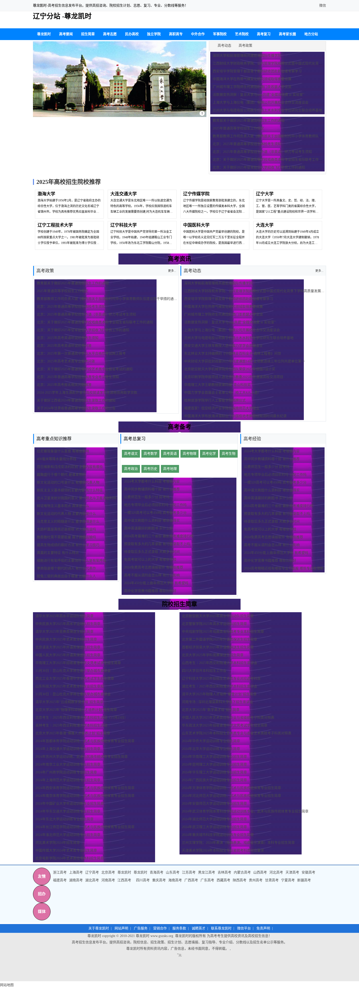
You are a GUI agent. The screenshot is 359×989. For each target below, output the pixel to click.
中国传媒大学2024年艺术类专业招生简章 (66, 850)
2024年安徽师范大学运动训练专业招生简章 (214, 803)
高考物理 (189, 453)
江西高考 (124, 880)
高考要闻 (66, 34)
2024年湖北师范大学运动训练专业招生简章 (214, 819)
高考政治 (131, 469)
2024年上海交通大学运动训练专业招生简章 (67, 749)
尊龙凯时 (40, 5)
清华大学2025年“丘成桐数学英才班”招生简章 (69, 702)
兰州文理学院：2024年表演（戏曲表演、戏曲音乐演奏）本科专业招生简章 (238, 842)
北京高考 (108, 872)
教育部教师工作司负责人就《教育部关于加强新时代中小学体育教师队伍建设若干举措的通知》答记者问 (115, 299)
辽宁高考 (92, 872)
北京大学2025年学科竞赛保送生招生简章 (212, 655)
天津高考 (292, 872)
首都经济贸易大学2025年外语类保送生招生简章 (218, 647)
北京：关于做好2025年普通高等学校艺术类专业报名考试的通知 (85, 369)
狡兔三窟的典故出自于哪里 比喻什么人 (66, 576)
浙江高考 (60, 872)
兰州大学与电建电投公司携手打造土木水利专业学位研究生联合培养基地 (267, 110)
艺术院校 (242, 34)
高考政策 (245, 45)
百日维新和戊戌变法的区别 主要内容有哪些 (70, 467)
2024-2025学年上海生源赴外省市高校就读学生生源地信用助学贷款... (88, 392)
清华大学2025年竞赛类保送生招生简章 (64, 631)
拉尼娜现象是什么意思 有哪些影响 (63, 451)
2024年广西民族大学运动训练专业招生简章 (214, 780)
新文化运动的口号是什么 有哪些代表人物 (68, 482)
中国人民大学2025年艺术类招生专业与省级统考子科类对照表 (228, 717)
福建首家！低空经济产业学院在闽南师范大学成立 (221, 408)
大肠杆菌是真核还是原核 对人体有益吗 (66, 529)
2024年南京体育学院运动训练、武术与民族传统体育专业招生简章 (85, 796)
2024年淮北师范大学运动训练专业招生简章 (67, 835)
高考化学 (209, 453)
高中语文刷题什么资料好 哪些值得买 (152, 520)
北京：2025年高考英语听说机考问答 (64, 345)
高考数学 (150, 453)
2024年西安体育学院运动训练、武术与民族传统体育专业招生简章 (85, 788)
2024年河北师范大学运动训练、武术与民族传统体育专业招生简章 (231, 796)
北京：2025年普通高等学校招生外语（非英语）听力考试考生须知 (262, 152)
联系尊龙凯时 (221, 928)
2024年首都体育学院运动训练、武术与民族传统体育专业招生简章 (85, 741)
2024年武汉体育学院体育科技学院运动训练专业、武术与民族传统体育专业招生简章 (245, 811)
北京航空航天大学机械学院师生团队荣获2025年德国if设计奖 (229, 369)
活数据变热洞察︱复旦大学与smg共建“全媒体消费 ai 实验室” (258, 94)
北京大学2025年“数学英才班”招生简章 (211, 710)
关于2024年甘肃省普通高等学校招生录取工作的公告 (76, 408)
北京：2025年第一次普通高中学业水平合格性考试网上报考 (81, 353)
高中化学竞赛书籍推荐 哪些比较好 (150, 591)
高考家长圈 (287, 34)
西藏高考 (223, 880)
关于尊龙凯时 (98, 928)
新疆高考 (304, 880)
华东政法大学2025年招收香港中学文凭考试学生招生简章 (224, 725)
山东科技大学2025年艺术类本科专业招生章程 (69, 686)
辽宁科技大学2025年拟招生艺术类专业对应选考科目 (221, 678)
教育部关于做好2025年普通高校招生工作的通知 (249, 120)
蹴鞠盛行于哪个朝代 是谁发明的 (61, 474)
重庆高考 (159, 880)
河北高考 (276, 872)
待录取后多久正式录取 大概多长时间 (152, 552)
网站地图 (7, 985)
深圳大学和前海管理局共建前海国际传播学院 (247, 55)
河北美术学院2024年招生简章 (57, 842)
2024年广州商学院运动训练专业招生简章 (66, 772)
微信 (322, 5)
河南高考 (108, 880)
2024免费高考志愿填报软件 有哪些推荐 (153, 567)
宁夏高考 (288, 880)
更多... (319, 271)
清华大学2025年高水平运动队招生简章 (64, 616)
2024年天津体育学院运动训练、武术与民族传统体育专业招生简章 (231, 788)
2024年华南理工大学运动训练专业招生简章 (214, 756)
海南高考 (175, 880)
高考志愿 (110, 34)
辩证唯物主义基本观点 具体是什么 (63, 506)
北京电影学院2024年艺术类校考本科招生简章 (69, 858)
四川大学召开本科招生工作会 (204, 671)
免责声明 (263, 928)
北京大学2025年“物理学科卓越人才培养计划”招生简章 (76, 710)
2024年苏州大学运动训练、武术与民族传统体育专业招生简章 (81, 756)
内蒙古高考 (242, 872)
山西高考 (260, 872)
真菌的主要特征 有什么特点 (58, 553)
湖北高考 (92, 880)
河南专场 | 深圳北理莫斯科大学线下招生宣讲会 (217, 702)
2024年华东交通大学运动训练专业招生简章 (67, 811)
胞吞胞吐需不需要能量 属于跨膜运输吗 (66, 537)
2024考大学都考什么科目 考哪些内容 (152, 481)
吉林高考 (224, 872)
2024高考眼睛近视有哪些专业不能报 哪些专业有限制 (284, 568)
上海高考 (76, 872)
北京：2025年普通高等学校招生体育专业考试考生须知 (78, 377)
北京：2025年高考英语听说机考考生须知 (67, 338)
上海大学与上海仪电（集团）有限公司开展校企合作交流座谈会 (260, 102)
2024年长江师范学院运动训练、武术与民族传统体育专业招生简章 (85, 827)
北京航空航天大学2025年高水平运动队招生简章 (218, 616)
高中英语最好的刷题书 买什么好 (148, 528)
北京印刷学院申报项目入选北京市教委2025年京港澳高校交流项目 (233, 377)
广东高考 (207, 880)
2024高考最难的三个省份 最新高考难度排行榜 (158, 536)
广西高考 (191, 880)
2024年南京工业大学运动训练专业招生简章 (67, 764)
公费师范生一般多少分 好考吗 (146, 497)
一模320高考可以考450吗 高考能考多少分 (155, 513)
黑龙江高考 (206, 872)
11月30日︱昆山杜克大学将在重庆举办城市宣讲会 (73, 694)
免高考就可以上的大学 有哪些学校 (150, 559)
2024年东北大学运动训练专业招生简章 (64, 819)
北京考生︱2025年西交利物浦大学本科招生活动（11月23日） (81, 717)
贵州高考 (256, 880)
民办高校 (132, 34)
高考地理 (170, 469)
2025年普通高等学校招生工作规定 (238, 128)
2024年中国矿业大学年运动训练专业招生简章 (69, 803)
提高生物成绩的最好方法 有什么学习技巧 (68, 545)
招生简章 (88, 34)
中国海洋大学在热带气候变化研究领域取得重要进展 (252, 79)
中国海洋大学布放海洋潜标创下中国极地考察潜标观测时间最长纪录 (235, 416)
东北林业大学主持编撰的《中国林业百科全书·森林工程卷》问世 (232, 353)
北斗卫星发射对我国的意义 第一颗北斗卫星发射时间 (76, 498)
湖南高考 (76, 880)
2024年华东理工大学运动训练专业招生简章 (214, 772)
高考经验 (252, 438)
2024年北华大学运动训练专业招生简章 (211, 749)
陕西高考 (239, 880)
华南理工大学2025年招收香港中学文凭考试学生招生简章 (78, 663)
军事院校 (220, 34)
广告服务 (141, 928)
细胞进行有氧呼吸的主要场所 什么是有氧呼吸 (71, 560)
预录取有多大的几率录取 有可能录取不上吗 (157, 544)
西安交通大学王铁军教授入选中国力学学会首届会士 (223, 345)
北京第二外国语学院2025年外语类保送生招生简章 (219, 639)
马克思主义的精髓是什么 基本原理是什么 (68, 521)
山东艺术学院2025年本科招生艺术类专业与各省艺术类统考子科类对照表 (236, 733)
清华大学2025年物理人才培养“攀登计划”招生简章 (219, 694)
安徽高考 (308, 872)
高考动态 (224, 45)
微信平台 (244, 928)
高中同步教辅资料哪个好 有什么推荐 (152, 489)
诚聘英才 (198, 928)
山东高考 (173, 872)
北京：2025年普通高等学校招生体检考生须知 (247, 144)
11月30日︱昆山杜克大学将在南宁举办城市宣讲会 (73, 671)
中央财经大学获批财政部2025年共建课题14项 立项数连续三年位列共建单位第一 (244, 361)
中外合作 (198, 34)
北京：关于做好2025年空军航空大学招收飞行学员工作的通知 (259, 167)
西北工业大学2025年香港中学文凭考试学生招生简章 (74, 678)
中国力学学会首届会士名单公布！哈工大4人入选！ (222, 392)
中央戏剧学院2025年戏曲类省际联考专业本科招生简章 (223, 631)
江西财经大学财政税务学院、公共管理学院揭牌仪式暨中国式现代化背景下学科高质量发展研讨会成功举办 (264, 291)
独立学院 (154, 34)
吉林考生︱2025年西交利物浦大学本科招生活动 (71, 725)
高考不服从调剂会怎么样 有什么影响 (152, 575)
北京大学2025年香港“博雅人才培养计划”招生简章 (72, 733)
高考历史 (150, 469)
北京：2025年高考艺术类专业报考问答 (66, 361)
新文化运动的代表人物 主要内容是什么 (66, 514)
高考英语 (170, 453)
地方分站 (311, 34)
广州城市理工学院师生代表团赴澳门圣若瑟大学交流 (252, 87)
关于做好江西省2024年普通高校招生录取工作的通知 (76, 400)
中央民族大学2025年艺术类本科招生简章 (66, 639)
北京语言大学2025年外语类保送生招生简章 (67, 647)
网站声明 (121, 928)
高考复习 (264, 34)
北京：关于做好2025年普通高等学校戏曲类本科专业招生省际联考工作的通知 (271, 159)
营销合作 (160, 928)
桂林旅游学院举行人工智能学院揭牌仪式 (215, 400)
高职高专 (176, 34)
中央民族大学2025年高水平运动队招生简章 (67, 624)
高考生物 (228, 453)
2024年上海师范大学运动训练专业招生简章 (67, 780)
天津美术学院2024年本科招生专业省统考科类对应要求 (223, 850)
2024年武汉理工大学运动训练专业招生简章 (214, 827)
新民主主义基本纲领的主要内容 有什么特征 (70, 490)
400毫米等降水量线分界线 (56, 459)
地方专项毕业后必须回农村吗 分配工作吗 (155, 505)
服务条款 (179, 928)
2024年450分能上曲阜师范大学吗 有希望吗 (156, 583)
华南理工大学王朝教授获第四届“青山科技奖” (218, 385)
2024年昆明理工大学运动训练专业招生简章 (214, 764)
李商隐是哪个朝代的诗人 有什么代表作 (66, 568)
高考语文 (131, 453)
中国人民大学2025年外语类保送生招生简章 (67, 655)
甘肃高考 (272, 880)
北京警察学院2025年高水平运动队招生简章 (214, 624)
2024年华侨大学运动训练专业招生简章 (211, 741)
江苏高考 (189, 872)
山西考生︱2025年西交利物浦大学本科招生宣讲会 (221, 663)
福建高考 (60, 880)
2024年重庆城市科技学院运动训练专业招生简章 (218, 835)
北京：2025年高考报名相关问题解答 (64, 385)
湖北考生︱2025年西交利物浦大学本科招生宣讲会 (219, 686)
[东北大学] (119, 79)
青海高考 (156, 872)
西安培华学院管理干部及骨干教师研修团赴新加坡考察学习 (257, 71)
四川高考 (143, 880)
